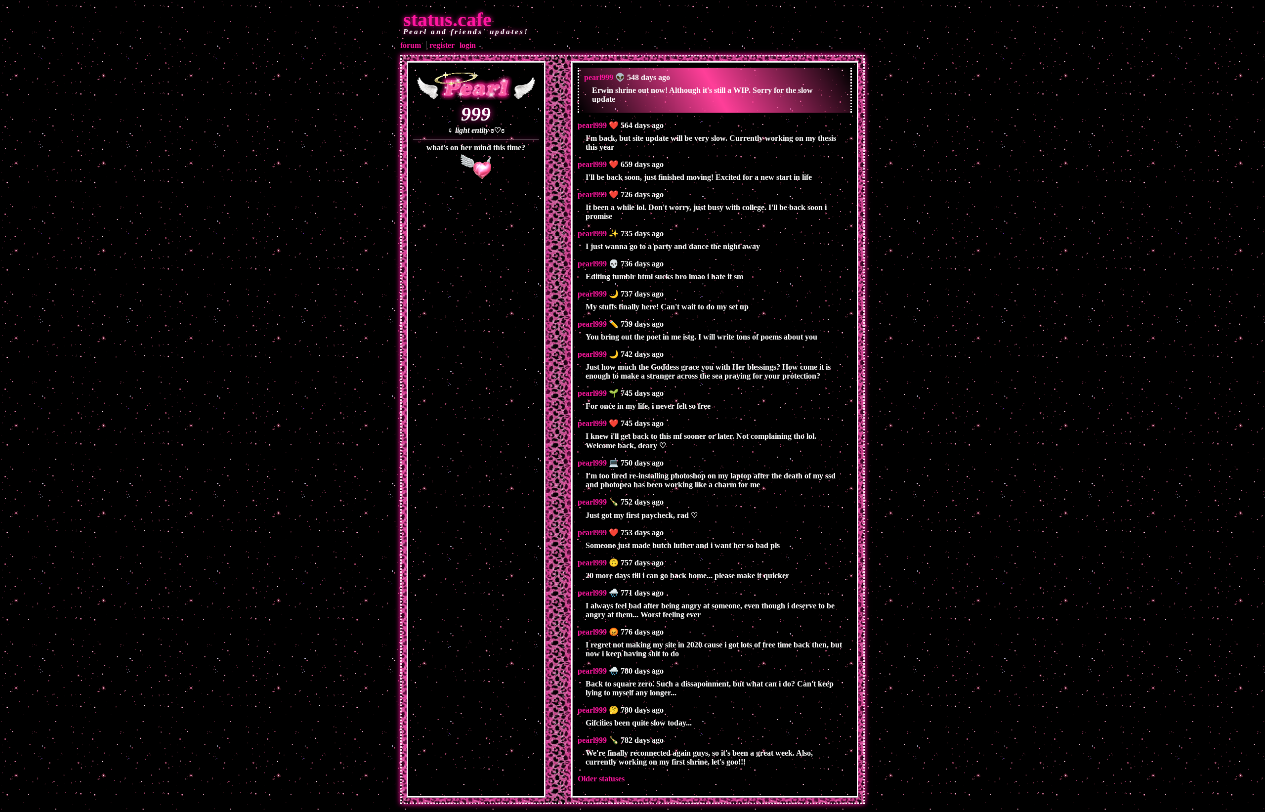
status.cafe (447, 19)
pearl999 (598, 77)
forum (410, 45)
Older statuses (601, 778)
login (468, 45)
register (442, 45)
